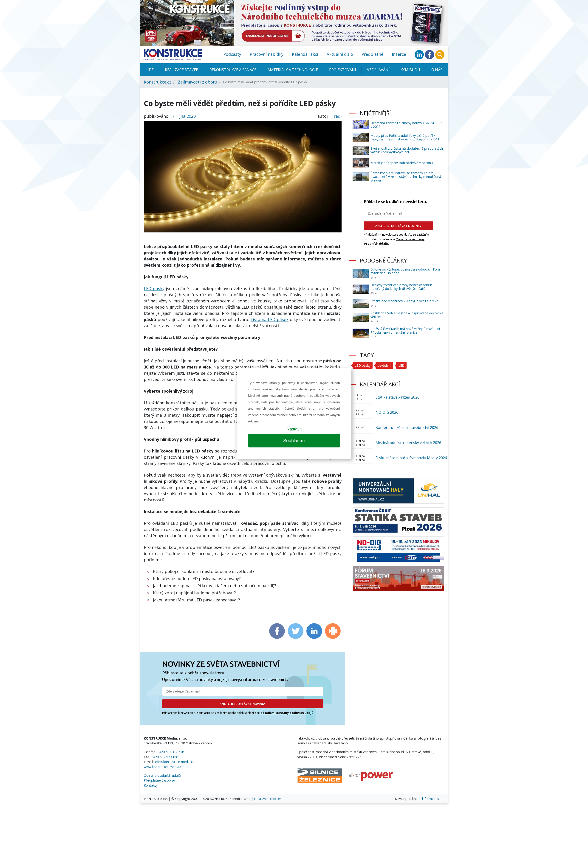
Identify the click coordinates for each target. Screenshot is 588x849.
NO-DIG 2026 (387, 412)
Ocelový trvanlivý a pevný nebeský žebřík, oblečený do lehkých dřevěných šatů (401, 287)
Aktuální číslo (340, 54)
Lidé (150, 69)
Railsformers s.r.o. (431, 798)
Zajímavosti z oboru (197, 82)
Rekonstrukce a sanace (232, 69)
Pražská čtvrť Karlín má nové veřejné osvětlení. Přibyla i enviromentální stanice (405, 331)
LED (401, 365)
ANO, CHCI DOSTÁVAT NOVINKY (243, 704)
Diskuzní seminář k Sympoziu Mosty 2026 (411, 457)
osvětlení (384, 365)
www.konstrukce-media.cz (163, 767)
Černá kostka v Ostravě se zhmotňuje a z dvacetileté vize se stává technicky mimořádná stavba (405, 176)
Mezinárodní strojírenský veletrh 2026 (408, 442)
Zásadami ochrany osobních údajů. (287, 713)
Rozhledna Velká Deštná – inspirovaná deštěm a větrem (407, 315)
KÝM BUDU (410, 69)
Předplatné (372, 54)
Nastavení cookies (268, 798)
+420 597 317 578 (170, 752)
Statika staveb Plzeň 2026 (397, 397)
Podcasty (232, 54)
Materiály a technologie (293, 69)
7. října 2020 (184, 116)
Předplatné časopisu (159, 780)
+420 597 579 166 (164, 757)
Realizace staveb (181, 69)
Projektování (342, 69)
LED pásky (154, 288)
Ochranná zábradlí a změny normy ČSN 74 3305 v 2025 (406, 125)
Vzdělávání (378, 69)
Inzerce (399, 54)
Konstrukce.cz (157, 82)
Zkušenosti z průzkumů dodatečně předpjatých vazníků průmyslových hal (406, 150)
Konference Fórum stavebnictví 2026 (407, 427)
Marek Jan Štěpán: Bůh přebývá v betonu (401, 163)
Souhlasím (294, 440)
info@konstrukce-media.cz (174, 762)
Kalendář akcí (305, 54)
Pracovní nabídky (266, 54)
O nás (436, 69)
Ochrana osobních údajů (162, 775)
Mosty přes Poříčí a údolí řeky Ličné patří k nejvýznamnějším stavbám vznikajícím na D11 (404, 137)
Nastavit (294, 429)
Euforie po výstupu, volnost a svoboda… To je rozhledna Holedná (405, 271)
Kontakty (151, 785)
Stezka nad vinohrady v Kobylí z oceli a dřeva (404, 301)
